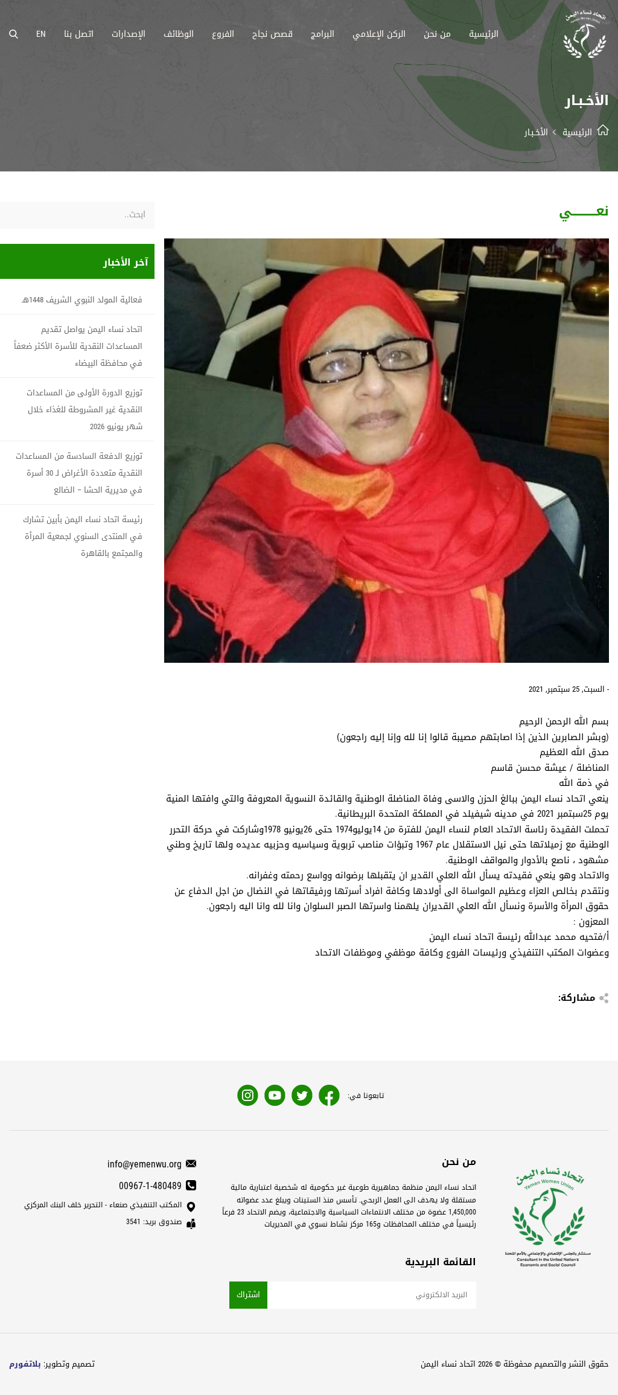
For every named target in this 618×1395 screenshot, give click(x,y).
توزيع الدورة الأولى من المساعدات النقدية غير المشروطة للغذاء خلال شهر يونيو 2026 (84, 409)
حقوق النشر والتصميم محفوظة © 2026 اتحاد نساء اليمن (515, 1363)
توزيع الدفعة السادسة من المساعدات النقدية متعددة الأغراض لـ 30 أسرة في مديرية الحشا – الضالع (79, 473)
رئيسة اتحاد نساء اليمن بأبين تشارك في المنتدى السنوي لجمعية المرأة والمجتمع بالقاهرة (82, 536)
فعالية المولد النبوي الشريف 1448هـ (82, 299)
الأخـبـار (536, 132)
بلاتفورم (25, 1363)
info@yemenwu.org (144, 1164)
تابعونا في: (366, 1095)
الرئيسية (577, 132)
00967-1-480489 (150, 1185)
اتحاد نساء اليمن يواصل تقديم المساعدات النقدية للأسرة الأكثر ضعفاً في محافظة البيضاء (78, 346)
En (41, 34)
